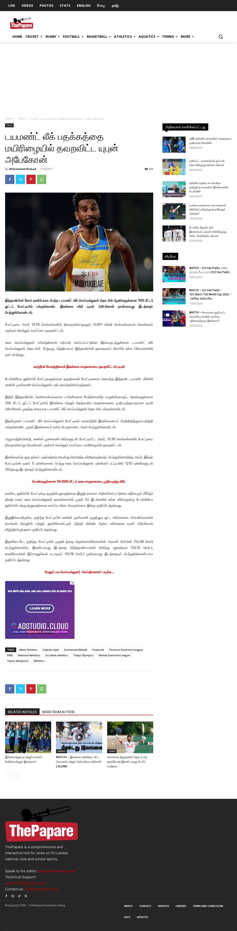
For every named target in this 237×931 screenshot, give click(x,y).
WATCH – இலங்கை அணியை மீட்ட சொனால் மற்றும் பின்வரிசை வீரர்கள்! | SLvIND (78, 761)
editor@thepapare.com (57, 871)
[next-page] (15, 775)
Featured (98, 649)
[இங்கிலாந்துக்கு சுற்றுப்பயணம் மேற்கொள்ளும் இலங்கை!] (28, 737)
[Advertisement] (118, 76)
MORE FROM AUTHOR (58, 712)
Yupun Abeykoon (17, 660)
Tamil (21, 119)
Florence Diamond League (126, 649)
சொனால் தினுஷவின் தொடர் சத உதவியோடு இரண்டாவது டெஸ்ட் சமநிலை (127, 761)
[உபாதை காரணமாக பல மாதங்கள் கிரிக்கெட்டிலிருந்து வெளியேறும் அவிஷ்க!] (174, 211)
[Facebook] (9, 179)
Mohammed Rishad (22, 169)
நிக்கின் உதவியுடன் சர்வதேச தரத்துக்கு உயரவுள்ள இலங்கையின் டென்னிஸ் (208, 187)
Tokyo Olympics (83, 655)
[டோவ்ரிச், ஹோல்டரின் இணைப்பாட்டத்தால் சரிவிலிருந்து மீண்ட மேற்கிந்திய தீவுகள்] (174, 233)
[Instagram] (13, 896)
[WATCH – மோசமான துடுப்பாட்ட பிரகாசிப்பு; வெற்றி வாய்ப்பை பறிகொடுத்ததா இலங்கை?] (174, 318)
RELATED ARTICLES (22, 712)
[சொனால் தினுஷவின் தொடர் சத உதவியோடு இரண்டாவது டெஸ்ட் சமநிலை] (130, 737)
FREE (10, 655)
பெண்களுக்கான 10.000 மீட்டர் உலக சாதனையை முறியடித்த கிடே (79, 481)
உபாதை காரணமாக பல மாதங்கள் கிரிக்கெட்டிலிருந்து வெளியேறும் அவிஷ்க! (207, 209)
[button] (220, 36)
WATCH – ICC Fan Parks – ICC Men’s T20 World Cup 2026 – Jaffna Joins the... (210, 294)
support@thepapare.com (26, 883)
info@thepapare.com (42, 889)
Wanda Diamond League (114, 655)
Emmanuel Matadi (75, 649)
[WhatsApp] (41, 179)
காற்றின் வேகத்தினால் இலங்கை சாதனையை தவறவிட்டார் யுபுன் (79, 366)
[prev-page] (8, 775)
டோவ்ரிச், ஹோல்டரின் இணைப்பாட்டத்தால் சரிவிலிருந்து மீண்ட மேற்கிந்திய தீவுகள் (207, 231)
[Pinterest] (31, 179)
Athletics (39, 660)
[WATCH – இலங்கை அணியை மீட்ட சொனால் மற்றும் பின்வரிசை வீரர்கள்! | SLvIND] (79, 737)
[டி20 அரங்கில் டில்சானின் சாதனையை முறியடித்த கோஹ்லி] (174, 145)
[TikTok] (19, 896)
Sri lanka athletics (56, 655)
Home (9, 119)
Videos (61, 751)
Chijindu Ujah (50, 649)
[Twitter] (20, 179)
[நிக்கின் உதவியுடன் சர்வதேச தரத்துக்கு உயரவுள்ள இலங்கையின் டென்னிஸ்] (174, 189)
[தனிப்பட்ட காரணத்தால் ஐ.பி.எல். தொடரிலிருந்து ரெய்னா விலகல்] (174, 167)
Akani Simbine (28, 649)
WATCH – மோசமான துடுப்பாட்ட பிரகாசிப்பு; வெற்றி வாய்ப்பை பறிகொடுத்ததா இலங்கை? (207, 316)
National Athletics (29, 655)
